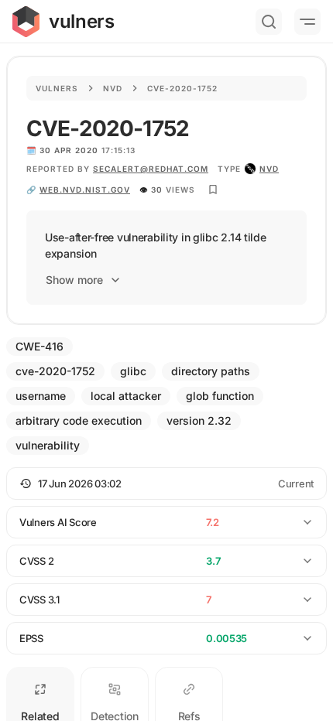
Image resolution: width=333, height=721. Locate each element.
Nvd (112, 88)
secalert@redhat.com (150, 168)
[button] (166, 483)
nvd (269, 168)
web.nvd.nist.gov (84, 189)
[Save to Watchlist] (212, 189)
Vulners (57, 88)
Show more (74, 279)
